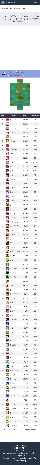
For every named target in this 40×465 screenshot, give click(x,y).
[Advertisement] (20, 48)
